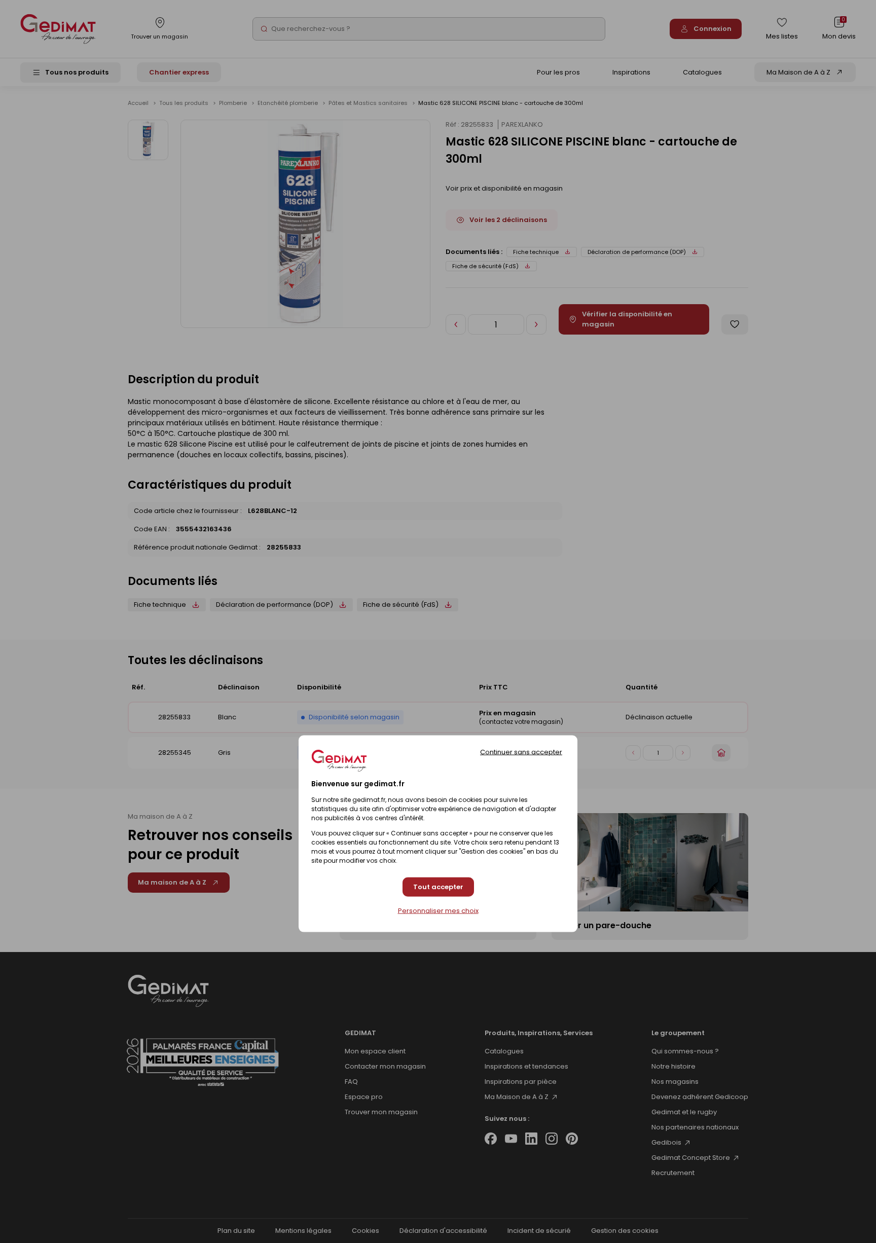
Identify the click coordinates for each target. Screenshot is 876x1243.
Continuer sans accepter (521, 751)
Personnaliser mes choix (438, 910)
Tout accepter (438, 887)
